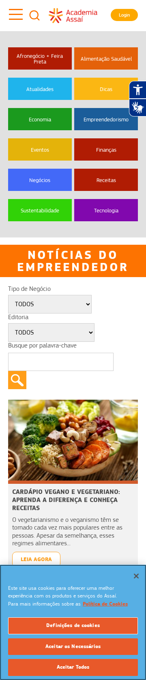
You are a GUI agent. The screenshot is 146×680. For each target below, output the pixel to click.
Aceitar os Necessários (73, 646)
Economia (40, 119)
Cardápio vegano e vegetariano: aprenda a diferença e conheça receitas (66, 500)
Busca (34, 15)
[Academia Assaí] (73, 15)
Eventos (40, 149)
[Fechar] (136, 576)
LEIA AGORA (36, 559)
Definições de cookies (73, 625)
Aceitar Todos (73, 667)
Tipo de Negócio (29, 288)
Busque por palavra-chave (42, 345)
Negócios (39, 180)
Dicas (106, 89)
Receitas (106, 180)
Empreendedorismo (106, 119)
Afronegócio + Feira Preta (40, 59)
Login (124, 15)
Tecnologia (106, 210)
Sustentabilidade (40, 210)
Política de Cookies (105, 604)
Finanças (106, 149)
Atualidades (40, 89)
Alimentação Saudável (106, 58)
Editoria (18, 317)
